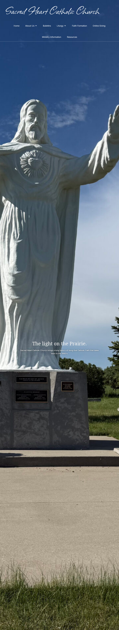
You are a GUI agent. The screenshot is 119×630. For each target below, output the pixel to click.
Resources (72, 37)
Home (16, 26)
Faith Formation (79, 26)
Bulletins (47, 26)
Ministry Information (51, 37)
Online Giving (99, 26)
